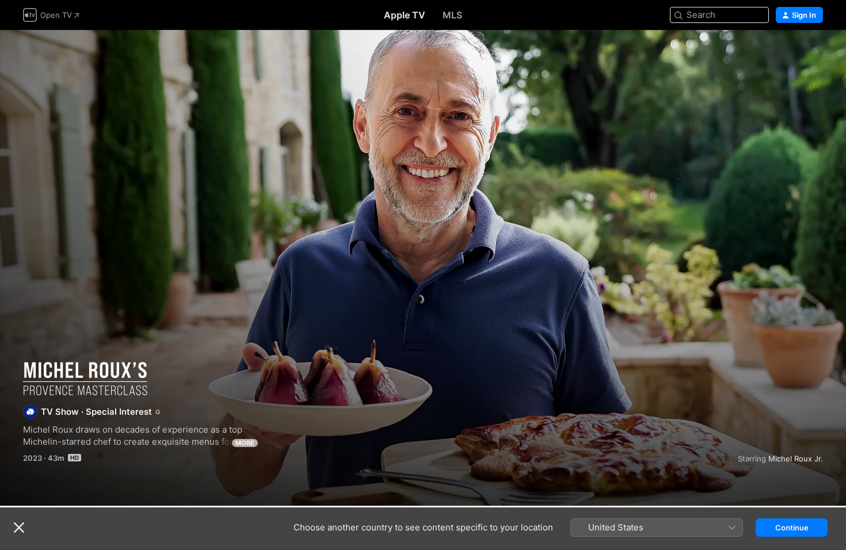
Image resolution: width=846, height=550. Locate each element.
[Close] (19, 527)
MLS (452, 15)
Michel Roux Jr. (795, 458)
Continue (792, 527)
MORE (244, 443)
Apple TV (404, 15)
